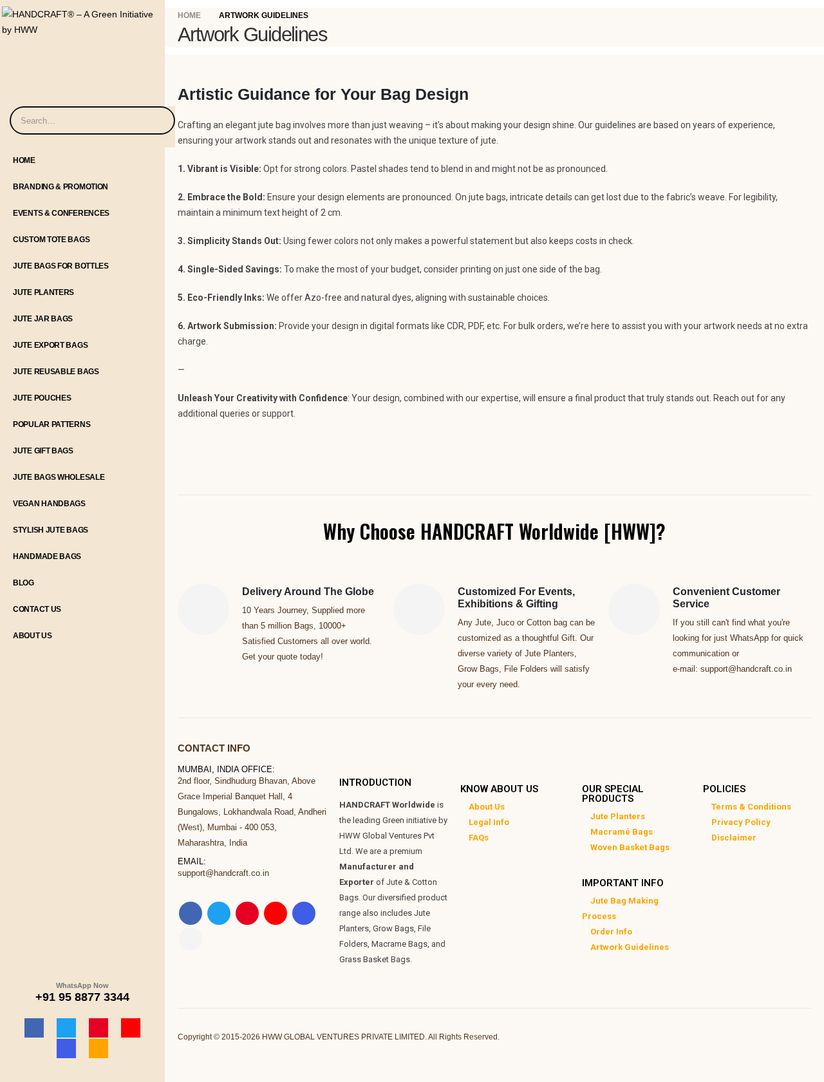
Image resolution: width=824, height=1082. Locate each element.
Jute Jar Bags (43, 318)
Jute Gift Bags (43, 450)
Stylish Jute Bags (50, 530)
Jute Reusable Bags (56, 371)
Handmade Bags (47, 556)
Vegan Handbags (49, 503)
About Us (32, 635)
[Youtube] (130, 1028)
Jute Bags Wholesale (58, 477)
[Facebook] (34, 1028)
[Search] (157, 120)
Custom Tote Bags (51, 239)
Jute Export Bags (50, 345)
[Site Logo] (82, 18)
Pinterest (247, 913)
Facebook (190, 913)
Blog (23, 582)
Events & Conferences (61, 213)
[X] (66, 1028)
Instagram (303, 913)
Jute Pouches (42, 398)
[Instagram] (66, 1048)
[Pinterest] (98, 1028)
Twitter (218, 913)
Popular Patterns (51, 424)
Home (24, 160)
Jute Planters (43, 292)
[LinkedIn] (98, 1048)
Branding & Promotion (60, 186)
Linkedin (190, 939)
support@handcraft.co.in (223, 873)
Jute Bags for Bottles (61, 265)
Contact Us (37, 609)
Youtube (275, 913)
